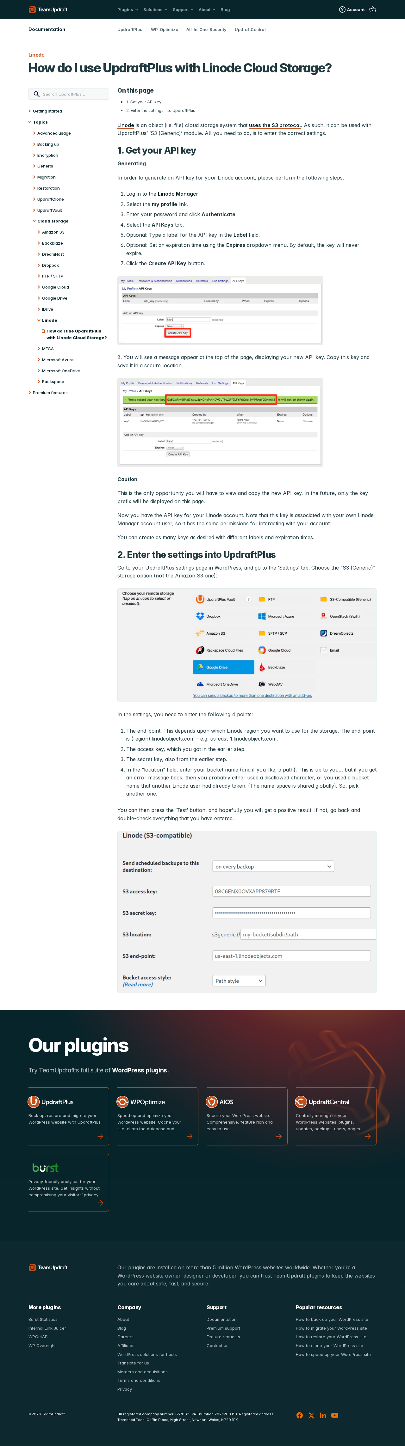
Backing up (48, 144)
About (123, 1319)
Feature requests (223, 1336)
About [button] (204, 9)
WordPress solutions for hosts (147, 1354)
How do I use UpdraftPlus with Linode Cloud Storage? (77, 334)
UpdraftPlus (129, 29)
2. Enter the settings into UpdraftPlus (160, 110)
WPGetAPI (38, 1336)
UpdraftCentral (250, 29)
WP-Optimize (164, 29)
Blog (225, 9)
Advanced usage (54, 133)
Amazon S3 (53, 232)
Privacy (124, 1389)
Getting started (47, 110)
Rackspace (53, 381)
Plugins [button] (125, 9)
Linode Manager (178, 194)
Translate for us (133, 1362)
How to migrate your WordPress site (331, 1328)
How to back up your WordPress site (332, 1319)
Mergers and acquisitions (142, 1371)
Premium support (223, 1328)
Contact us (217, 1345)
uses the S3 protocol (275, 125)
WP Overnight (42, 1345)
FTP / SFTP (52, 275)
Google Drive (54, 298)
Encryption (47, 155)
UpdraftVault (49, 210)
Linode (49, 320)
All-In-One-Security (206, 29)
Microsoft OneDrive (61, 370)
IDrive (47, 309)
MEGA (48, 348)
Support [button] (181, 9)
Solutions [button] (153, 9)
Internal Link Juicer (47, 1328)
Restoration (48, 188)
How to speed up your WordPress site (333, 1354)
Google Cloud (55, 287)
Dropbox (50, 265)
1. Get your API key (143, 102)
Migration (46, 177)
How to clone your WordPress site (329, 1345)
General (45, 165)
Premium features (50, 392)
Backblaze (52, 243)
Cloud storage (53, 220)
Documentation (222, 1319)
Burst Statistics (43, 1319)
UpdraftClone (50, 199)
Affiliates (125, 1345)
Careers (125, 1336)
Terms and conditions (138, 1380)
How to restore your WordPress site (331, 1336)
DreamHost (53, 254)
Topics (40, 122)
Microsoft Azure (58, 359)
